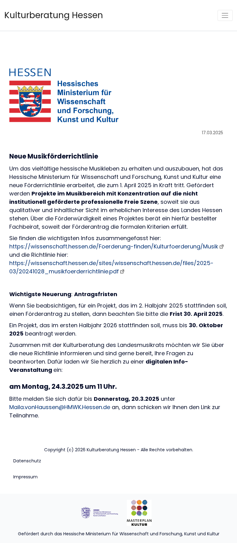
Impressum (25, 477)
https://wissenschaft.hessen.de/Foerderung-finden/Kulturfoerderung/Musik (113, 246)
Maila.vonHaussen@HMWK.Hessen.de (59, 407)
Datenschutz (27, 461)
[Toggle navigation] (225, 15)
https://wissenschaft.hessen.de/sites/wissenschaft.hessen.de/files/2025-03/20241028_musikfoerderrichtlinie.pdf (111, 267)
